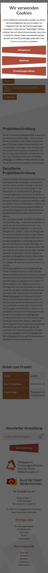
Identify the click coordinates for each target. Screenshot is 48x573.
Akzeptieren (24, 50)
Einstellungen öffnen (24, 71)
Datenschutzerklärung (20, 41)
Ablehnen (24, 60)
